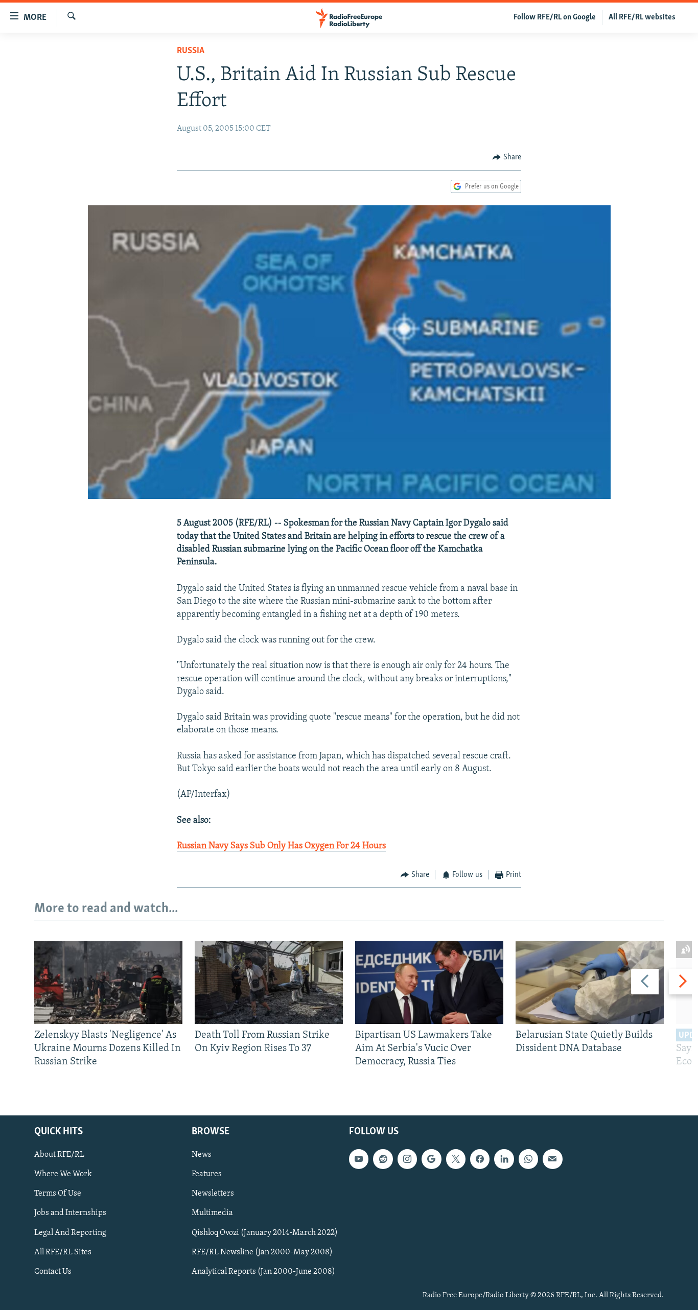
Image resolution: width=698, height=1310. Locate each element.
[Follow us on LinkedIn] (504, 1159)
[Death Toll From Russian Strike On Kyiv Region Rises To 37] (269, 982)
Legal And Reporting (70, 1232)
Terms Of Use (57, 1193)
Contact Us (53, 1271)
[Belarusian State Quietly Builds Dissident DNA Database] (590, 982)
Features (207, 1174)
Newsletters (213, 1193)
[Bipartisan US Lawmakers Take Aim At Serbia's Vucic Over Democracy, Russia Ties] (429, 982)
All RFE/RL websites (642, 17)
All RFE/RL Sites (62, 1252)
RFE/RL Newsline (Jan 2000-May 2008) (262, 1252)
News (202, 1155)
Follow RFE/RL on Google (555, 17)
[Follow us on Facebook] (480, 1159)
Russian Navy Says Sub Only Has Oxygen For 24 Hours (281, 846)
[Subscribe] (552, 1159)
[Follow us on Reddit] (382, 1159)
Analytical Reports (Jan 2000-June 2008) (263, 1271)
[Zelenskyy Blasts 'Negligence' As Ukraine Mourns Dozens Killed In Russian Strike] (108, 982)
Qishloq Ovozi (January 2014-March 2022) (265, 1232)
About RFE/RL (59, 1155)
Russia (190, 51)
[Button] (507, 157)
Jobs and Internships (70, 1213)
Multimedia (212, 1213)
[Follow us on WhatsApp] (528, 1159)
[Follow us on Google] (431, 1159)
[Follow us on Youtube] (358, 1159)
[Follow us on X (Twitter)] (456, 1159)
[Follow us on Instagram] (407, 1159)
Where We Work (63, 1174)
